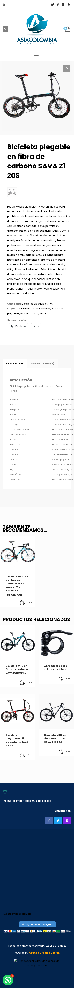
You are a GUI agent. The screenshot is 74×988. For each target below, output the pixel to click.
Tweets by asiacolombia (17, 913)
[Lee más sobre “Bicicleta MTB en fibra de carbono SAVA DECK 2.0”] (61, 751)
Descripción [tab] (14, 363)
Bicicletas (44, 308)
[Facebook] (58, 4)
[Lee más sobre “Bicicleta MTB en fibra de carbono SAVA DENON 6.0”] (22, 682)
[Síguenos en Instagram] (67, 820)
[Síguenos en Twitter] (58, 820)
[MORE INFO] (29, 602)
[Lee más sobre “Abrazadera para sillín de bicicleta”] (61, 679)
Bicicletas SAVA (29, 313)
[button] (66, 68)
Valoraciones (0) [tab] (42, 363)
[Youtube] (68, 4)
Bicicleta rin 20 (29, 308)
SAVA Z (44, 313)
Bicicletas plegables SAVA (37, 303)
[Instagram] (63, 4)
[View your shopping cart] (67, 29)
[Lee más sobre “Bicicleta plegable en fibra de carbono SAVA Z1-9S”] (22, 755)
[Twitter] (52, 4)
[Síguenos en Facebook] (49, 820)
